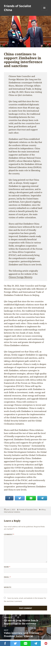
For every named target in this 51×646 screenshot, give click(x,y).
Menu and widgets (44, 10)
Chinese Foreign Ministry (20, 277)
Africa (43, 509)
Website (7, 587)
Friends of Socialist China (17, 8)
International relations (12, 512)
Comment (9, 534)
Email (7, 577)
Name (7, 567)
